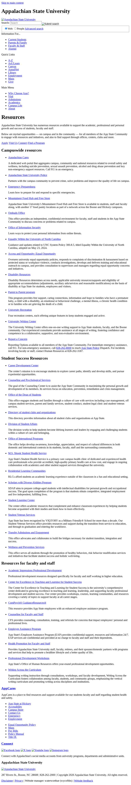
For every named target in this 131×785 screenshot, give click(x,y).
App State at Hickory (19, 703)
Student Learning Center (21, 500)
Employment (15, 75)
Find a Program (36, 143)
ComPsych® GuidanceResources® (27, 602)
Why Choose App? (18, 93)
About (11, 108)
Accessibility (15, 706)
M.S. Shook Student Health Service (27, 453)
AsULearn (14, 63)
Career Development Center (23, 365)
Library (12, 72)
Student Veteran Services (21, 514)
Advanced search (34, 28)
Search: (5, 22)
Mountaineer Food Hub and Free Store (29, 198)
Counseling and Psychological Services (29, 380)
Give (10, 81)
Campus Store (15, 709)
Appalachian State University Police (27, 175)
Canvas (12, 66)
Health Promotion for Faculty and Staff (29, 643)
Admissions (14, 99)
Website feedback (83, 780)
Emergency (14, 715)
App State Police (90, 347)
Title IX (12, 737)
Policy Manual (16, 733)
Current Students (17, 39)
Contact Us (14, 712)
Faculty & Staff (16, 45)
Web (10, 28)
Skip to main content (12, 2)
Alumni (12, 48)
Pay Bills (13, 730)
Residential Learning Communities (27, 470)
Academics (14, 102)
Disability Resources (19, 274)
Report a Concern (17, 339)
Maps (11, 78)
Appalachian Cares (18, 157)
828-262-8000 (63, 347)
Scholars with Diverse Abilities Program (29, 482)
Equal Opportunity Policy (22, 724)
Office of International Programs (25, 438)
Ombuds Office (16, 212)
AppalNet (13, 69)
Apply (4, 143)
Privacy (19, 780)
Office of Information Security (24, 227)
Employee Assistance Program (24, 628)
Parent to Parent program (21, 292)
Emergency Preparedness (21, 186)
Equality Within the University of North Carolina (34, 239)
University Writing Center (22, 321)
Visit (10, 96)
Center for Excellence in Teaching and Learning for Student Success (45, 582)
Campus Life (15, 105)
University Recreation (20, 309)
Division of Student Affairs (22, 424)
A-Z (10, 60)
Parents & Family (17, 42)
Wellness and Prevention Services (26, 547)
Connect (22, 143)
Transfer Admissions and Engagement (28, 532)
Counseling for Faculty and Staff (25, 614)
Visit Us (13, 143)
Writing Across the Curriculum (24, 669)
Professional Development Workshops (28, 658)
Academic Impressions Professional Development (35, 570)
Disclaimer (7, 780)
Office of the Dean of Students (24, 394)
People (20, 28)
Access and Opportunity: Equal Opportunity (32, 253)
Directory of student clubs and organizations (32, 412)
